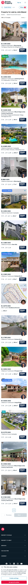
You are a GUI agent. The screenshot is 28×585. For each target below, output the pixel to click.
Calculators (5, 550)
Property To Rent (6, 540)
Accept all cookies (14, 582)
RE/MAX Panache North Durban (14, 14)
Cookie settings (14, 578)
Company (4, 556)
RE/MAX (3, 14)
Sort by (23, 17)
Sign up (19, 2)
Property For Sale (6, 535)
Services (3, 545)
